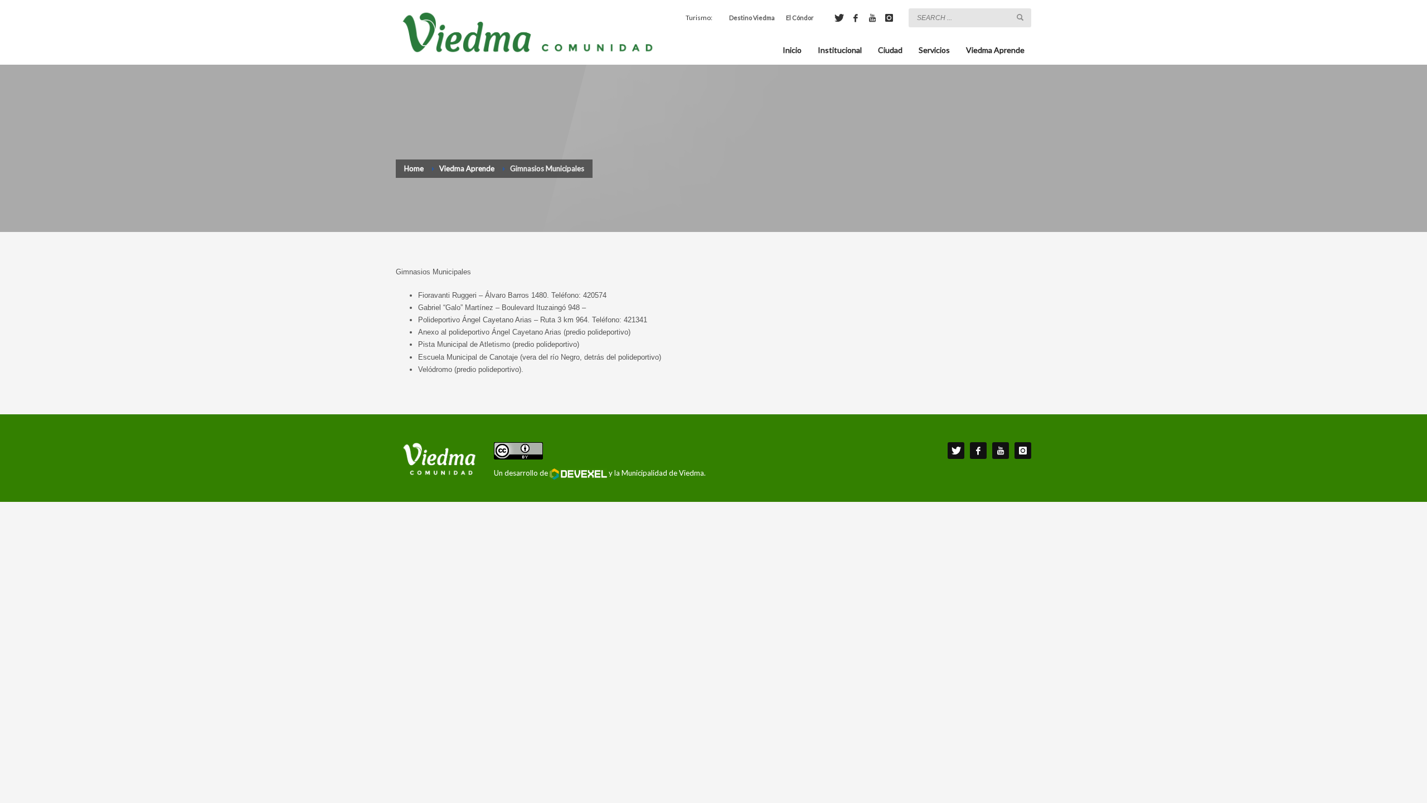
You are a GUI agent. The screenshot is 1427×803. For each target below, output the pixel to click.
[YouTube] (872, 17)
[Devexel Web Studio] (578, 474)
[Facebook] (855, 17)
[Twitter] (839, 17)
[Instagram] (889, 17)
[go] (1020, 17)
